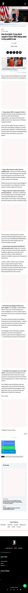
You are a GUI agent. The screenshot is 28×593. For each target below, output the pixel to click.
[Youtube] (20, 589)
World (2, 29)
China (6, 456)
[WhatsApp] (14, 52)
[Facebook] (7, 52)
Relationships (5, 499)
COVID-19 (10, 456)
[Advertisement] (14, 95)
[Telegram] (20, 52)
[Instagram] (11, 589)
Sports (4, 506)
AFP (15, 43)
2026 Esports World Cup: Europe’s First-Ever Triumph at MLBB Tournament (11, 508)
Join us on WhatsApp (9, 447)
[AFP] (13, 43)
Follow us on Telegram (9, 451)
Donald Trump (16, 456)
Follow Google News (9, 443)
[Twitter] (11, 52)
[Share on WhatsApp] (25, 586)
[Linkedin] (17, 52)
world (21, 456)
